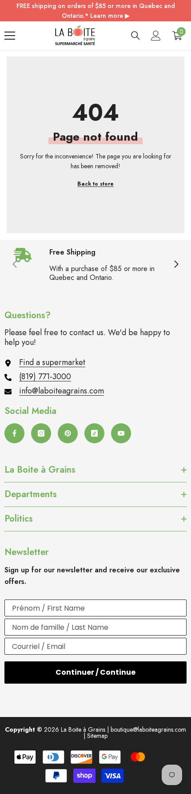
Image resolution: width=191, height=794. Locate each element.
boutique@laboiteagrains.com (148, 729)
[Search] (135, 35)
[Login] (156, 36)
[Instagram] (41, 433)
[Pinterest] (68, 433)
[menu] (9, 35)
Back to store (95, 184)
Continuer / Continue (95, 672)
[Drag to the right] (176, 264)
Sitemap (97, 735)
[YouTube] (121, 433)
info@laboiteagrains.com (61, 391)
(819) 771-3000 (45, 376)
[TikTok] (94, 433)
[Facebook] (14, 433)
